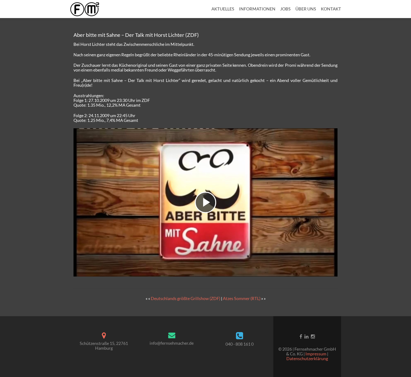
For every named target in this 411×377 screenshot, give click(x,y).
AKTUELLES (222, 8)
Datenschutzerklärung (307, 358)
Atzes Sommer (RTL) (241, 298)
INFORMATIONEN (257, 8)
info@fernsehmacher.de (172, 343)
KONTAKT (331, 8)
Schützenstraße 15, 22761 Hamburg (104, 346)
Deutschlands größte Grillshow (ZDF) (185, 298)
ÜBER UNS (305, 8)
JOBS (285, 8)
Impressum (316, 353)
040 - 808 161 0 (239, 344)
